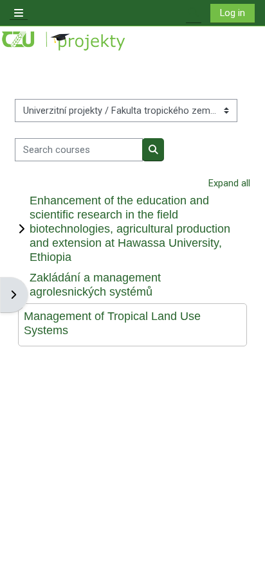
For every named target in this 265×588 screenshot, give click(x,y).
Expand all (229, 183)
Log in (232, 13)
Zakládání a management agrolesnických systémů (95, 284)
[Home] (64, 41)
